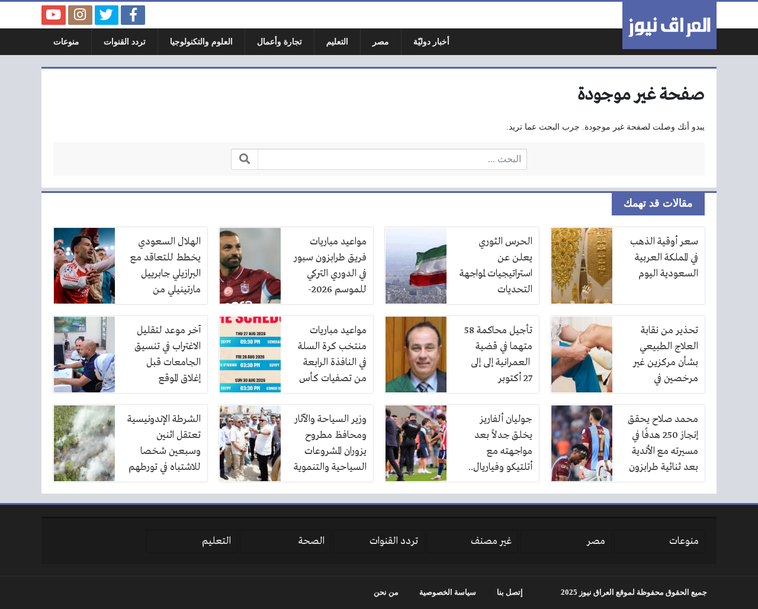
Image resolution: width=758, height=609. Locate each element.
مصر (380, 41)
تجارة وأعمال (279, 41)
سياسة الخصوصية (447, 592)
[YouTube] (53, 15)
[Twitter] (107, 15)
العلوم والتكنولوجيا (201, 41)
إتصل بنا (510, 592)
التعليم (337, 41)
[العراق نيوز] (669, 25)
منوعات (66, 41)
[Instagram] (80, 15)
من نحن (386, 592)
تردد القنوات (125, 41)
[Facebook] (133, 15)
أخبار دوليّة (431, 41)
